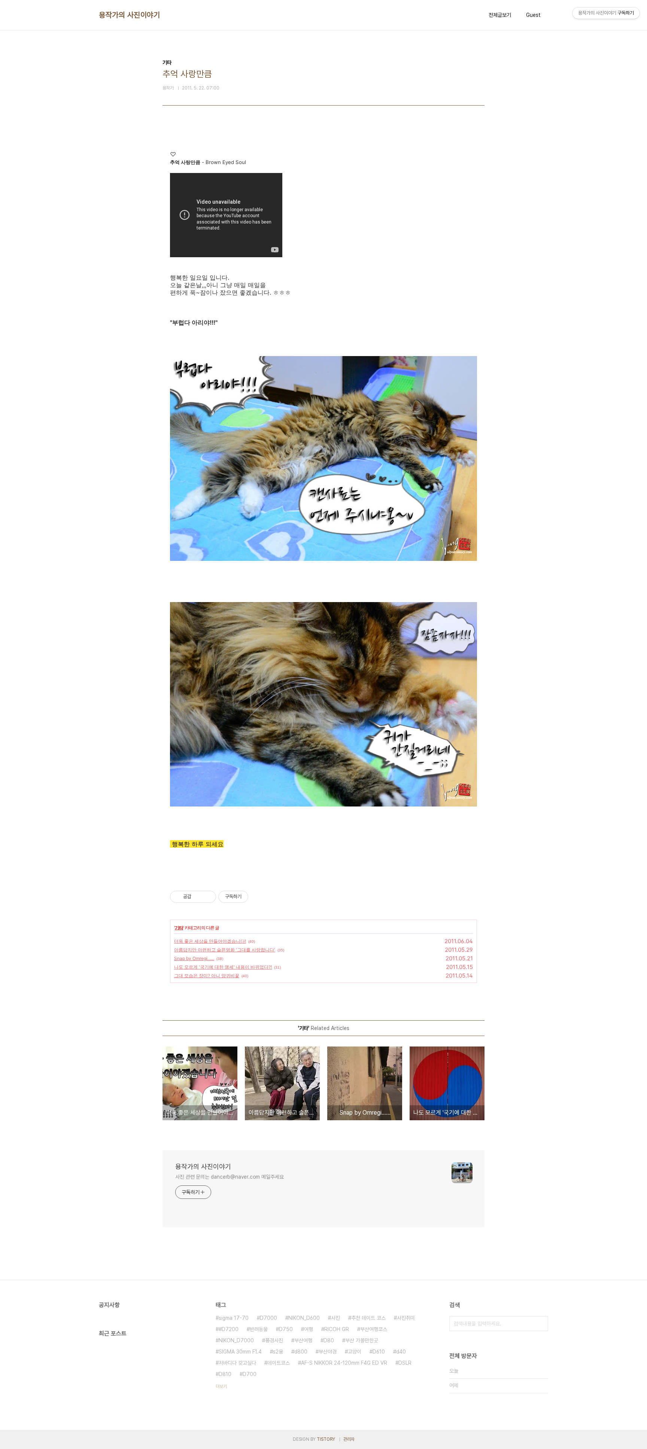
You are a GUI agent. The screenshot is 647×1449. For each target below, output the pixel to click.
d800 (300, 1352)
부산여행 (303, 1340)
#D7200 (229, 1329)
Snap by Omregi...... (194, 958)
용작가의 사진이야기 (129, 14)
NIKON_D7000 (236, 1340)
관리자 (349, 1439)
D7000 (268, 1318)
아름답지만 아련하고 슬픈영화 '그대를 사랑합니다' (224, 950)
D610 (379, 1352)
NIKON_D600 (304, 1318)
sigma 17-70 (234, 1318)
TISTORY (326, 1439)
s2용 (278, 1352)
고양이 (354, 1352)
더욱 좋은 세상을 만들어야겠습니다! (210, 941)
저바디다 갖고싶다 (237, 1363)
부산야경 (328, 1352)
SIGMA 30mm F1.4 (240, 1352)
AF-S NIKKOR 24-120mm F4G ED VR (344, 1363)
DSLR (404, 1363)
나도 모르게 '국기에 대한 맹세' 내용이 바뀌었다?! (223, 967)
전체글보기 (500, 15)
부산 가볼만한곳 (361, 1340)
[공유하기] (198, 896)
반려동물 (259, 1329)
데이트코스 (278, 1363)
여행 (308, 1329)
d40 (401, 1352)
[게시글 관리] (207, 896)
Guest (533, 15)
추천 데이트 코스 (368, 1318)
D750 (286, 1329)
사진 (335, 1318)
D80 (329, 1340)
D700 (249, 1374)
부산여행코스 (373, 1329)
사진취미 (406, 1318)
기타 (179, 927)
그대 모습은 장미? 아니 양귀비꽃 (206, 975)
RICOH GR (336, 1329)
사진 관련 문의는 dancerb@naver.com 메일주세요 (229, 1177)
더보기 (221, 1386)
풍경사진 (274, 1340)
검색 (541, 1323)
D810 (225, 1374)
